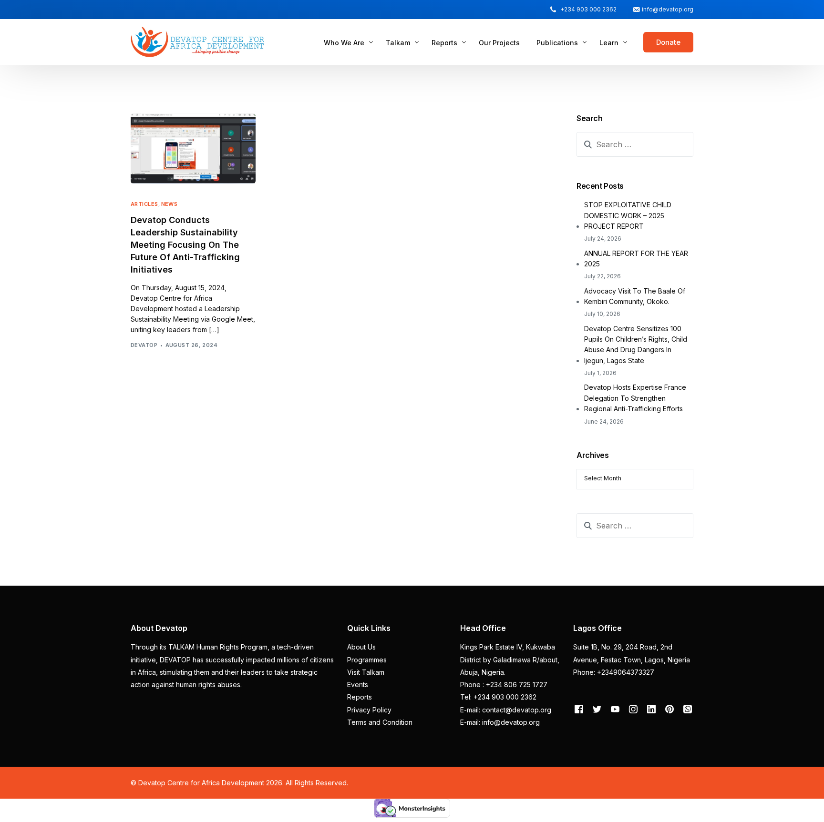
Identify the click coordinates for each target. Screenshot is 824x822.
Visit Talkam (365, 672)
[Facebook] (579, 709)
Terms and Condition (379, 722)
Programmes (367, 660)
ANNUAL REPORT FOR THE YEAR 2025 (636, 258)
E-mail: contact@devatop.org (505, 710)
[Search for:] (635, 144)
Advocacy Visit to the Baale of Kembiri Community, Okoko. (634, 296)
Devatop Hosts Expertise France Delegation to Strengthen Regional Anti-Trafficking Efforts (635, 398)
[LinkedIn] (651, 709)
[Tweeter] (597, 709)
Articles (144, 204)
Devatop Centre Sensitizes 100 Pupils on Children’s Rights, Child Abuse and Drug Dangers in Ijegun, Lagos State (635, 345)
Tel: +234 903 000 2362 (498, 697)
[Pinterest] (669, 709)
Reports (359, 697)
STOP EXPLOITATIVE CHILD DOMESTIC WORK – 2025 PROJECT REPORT (627, 215)
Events (357, 684)
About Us (361, 647)
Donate (668, 42)
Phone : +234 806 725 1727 (503, 684)
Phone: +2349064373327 (613, 672)
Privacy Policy (369, 710)
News (169, 204)
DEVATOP (144, 345)
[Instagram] (633, 709)
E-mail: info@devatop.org (500, 722)
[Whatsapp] (688, 709)
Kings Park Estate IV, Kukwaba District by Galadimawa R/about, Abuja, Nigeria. (509, 659)
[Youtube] (615, 709)
